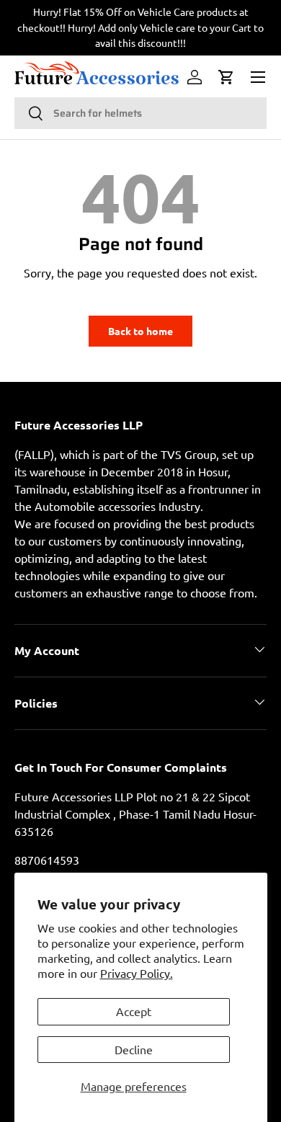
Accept (133, 1011)
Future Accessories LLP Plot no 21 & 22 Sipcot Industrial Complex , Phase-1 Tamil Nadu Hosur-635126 (135, 813)
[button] (226, 77)
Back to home (140, 330)
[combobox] (140, 113)
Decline (134, 1049)
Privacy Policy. (136, 973)
